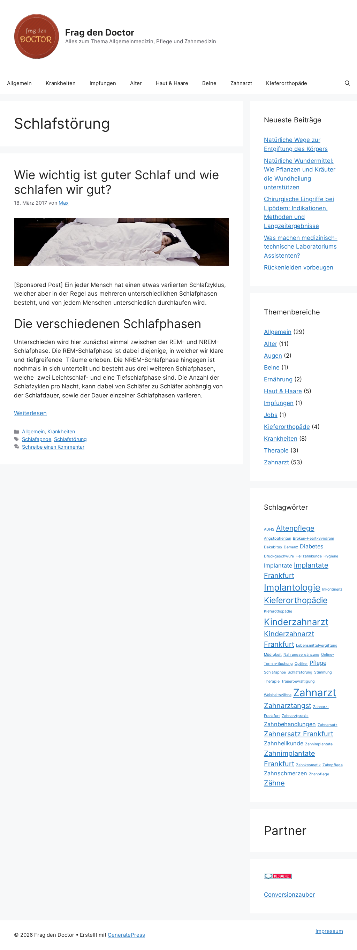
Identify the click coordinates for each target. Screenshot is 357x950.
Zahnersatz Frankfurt (298, 734)
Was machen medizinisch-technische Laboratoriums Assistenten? (300, 246)
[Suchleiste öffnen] (347, 83)
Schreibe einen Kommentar (53, 447)
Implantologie (292, 587)
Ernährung (278, 379)
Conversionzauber (289, 894)
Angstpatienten (277, 538)
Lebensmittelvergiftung (316, 645)
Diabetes (312, 546)
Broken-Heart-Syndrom (313, 538)
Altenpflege (295, 528)
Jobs (271, 414)
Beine (209, 83)
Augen (273, 355)
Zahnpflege (332, 765)
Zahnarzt (241, 83)
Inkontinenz (332, 589)
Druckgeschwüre (279, 556)
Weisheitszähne (277, 695)
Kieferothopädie (278, 611)
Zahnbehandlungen (290, 724)
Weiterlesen (30, 413)
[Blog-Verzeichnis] (278, 876)
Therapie (276, 450)
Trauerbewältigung (298, 681)
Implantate (278, 565)
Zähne (274, 783)
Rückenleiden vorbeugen (298, 267)
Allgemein (19, 83)
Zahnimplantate (319, 744)
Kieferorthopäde (286, 83)
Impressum (329, 931)
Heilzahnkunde (309, 556)
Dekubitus (273, 547)
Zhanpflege (319, 774)
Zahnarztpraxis (295, 716)
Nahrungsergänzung (301, 654)
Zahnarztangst (287, 705)
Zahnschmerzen (285, 773)
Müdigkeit (273, 654)
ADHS (269, 529)
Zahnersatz (327, 725)
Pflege (318, 662)
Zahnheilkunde (283, 743)
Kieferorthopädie (295, 600)
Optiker (301, 663)
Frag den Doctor (99, 32)
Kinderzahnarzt (296, 621)
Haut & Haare (172, 83)
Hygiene (331, 556)
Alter (136, 83)
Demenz (291, 547)
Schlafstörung (70, 439)
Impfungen (103, 83)
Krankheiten (61, 83)
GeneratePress (126, 935)
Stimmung (323, 672)
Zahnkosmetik (308, 765)
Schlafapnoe (36, 439)
